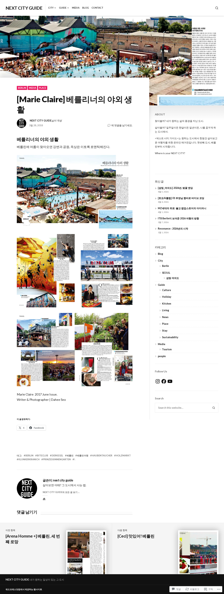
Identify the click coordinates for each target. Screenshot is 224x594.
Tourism (167, 349)
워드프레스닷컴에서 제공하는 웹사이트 (24, 589)
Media (75, 7)
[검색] (216, 8)
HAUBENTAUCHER (102, 455)
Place (42, 87)
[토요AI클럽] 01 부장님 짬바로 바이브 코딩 (181, 198)
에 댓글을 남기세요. (121, 125)
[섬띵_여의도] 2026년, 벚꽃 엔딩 (175, 187)
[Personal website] (44, 499)
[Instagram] (157, 381)
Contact (97, 7)
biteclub (42, 455)
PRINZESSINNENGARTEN (57, 459)
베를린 (70, 455)
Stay (164, 330)
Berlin (22, 87)
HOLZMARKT (123, 455)
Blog (85, 7)
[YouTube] (170, 381)
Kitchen (166, 303)
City (51, 7)
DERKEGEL (57, 455)
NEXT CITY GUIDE (24, 8)
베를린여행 (82, 455)
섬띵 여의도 (172, 277)
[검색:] (182, 407)
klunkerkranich (29, 459)
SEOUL (166, 272)
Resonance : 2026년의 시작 (173, 228)
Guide (62, 7)
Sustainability (170, 337)
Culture (166, 290)
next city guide (40, 120)
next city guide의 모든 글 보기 (60, 492)
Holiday (166, 296)
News (165, 317)
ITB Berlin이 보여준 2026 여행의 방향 (178, 218)
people (162, 356)
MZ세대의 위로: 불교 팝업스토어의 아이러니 (182, 208)
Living (165, 310)
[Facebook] (164, 381)
